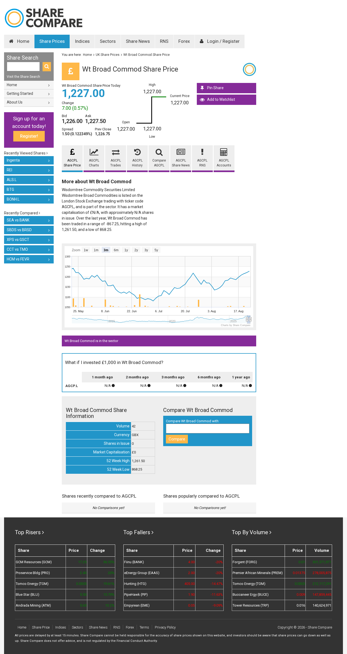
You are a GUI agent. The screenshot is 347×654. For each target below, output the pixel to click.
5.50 (83, 594)
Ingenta (13, 160)
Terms (144, 627)
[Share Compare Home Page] (43, 18)
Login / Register (223, 41)
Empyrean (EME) (137, 605)
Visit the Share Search (23, 77)
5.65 (83, 605)
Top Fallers (136, 532)
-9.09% (218, 605)
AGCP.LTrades (115, 163)
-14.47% (217, 584)
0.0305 (81, 584)
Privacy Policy (165, 627)
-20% (219, 562)
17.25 (82, 562)
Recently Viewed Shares (25, 153)
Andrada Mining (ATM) (33, 605)
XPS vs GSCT (18, 239)
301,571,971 (322, 562)
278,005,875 (322, 573)
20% (111, 573)
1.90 (191, 594)
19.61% (108, 584)
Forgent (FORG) (245, 562)
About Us (15, 102)
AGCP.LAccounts (224, 163)
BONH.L (13, 199)
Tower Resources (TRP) (251, 605)
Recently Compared (21, 213)
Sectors (108, 41)
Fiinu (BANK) (134, 562)
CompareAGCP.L (159, 163)
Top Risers (28, 532)
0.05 (191, 605)
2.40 (83, 573)
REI (9, 170)
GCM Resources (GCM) (34, 562)
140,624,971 (322, 605)
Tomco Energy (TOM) (32, 584)
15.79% (108, 594)
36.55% (108, 562)
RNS (164, 41)
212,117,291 (322, 584)
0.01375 (299, 573)
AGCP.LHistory (137, 163)
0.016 (301, 605)
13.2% (109, 605)
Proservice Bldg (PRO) (33, 573)
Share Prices (52, 41)
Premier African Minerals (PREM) (258, 573)
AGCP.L (71, 386)
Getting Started (20, 93)
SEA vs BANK (18, 220)
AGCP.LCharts (94, 163)
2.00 (191, 573)
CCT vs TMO (17, 249)
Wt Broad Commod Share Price (146, 55)
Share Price (41, 627)
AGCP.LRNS (202, 163)
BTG (10, 189)
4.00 (191, 562)
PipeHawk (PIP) (136, 594)
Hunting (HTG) (135, 584)
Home (22, 41)
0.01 (301, 562)
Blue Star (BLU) (27, 594)
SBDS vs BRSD (19, 230)
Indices (82, 41)
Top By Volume (250, 532)
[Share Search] (47, 66)
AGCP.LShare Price (72, 163)
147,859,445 (322, 594)
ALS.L (12, 180)
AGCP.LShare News (181, 163)
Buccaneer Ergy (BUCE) (251, 594)
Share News (138, 41)
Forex (184, 41)
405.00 (189, 584)
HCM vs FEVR (18, 259)
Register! (29, 136)
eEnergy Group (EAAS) (141, 573)
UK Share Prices (108, 55)
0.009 (301, 594)
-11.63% (217, 594)
